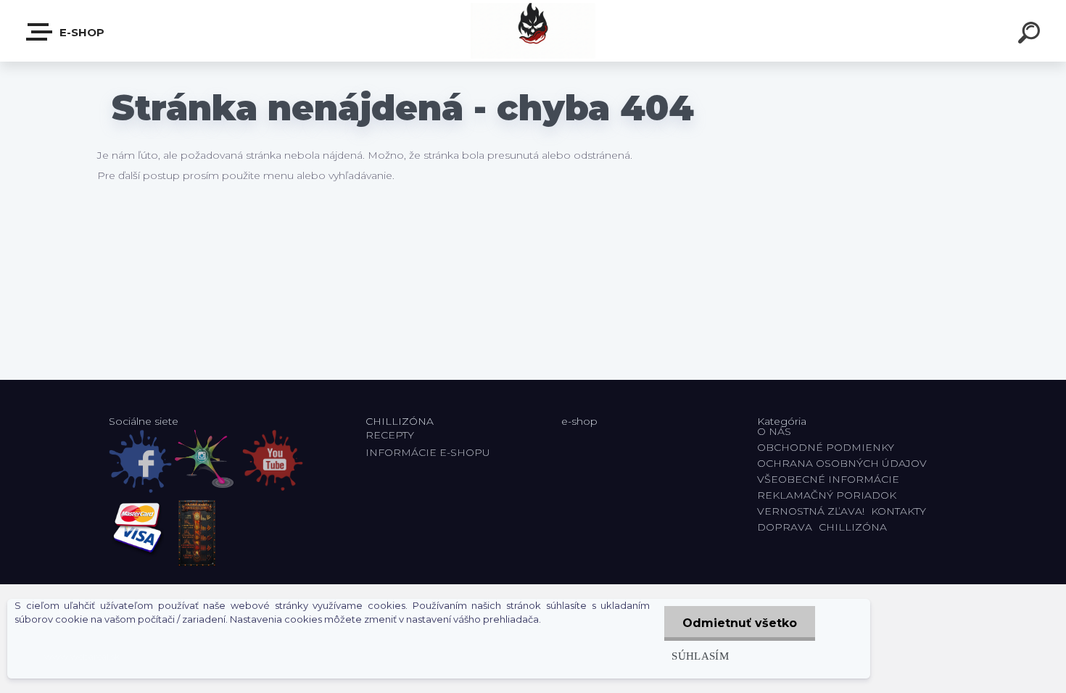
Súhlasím (700, 655)
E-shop (80, 32)
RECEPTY (392, 435)
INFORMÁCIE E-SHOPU (427, 452)
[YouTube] (272, 460)
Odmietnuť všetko (739, 623)
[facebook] (140, 461)
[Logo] (533, 31)
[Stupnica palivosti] (196, 533)
